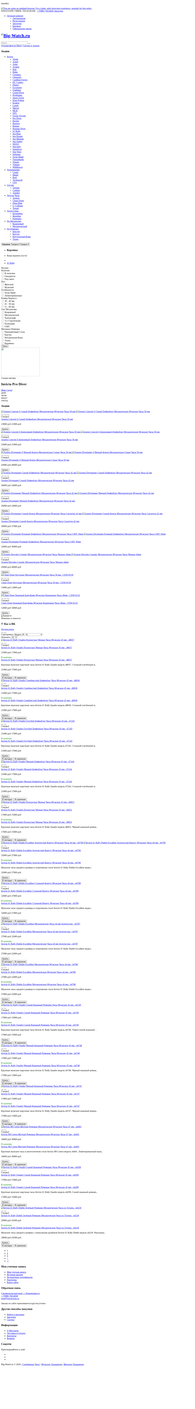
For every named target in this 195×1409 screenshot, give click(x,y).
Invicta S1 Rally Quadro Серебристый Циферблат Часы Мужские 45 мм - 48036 (39, 688)
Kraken (16, 103)
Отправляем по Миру (11, 45)
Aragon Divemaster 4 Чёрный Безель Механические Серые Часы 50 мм (35, 460)
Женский (8, 284)
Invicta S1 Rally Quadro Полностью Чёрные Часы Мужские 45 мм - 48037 (36, 647)
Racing (16, 121)
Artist (15, 64)
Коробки (17, 216)
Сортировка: (7, 634)
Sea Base (17, 134)
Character (17, 77)
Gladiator (17, 90)
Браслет (16, 231)
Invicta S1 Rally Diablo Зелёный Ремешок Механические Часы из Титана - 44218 (40, 1215)
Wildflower (18, 167)
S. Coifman (18, 206)
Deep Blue (17, 203)
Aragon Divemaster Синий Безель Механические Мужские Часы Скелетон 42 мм (40, 521)
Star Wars (17, 152)
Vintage (16, 164)
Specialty (17, 146)
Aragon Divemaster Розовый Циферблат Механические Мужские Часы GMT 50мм (41, 542)
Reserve (16, 123)
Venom (16, 162)
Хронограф (10, 318)
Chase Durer (18, 200)
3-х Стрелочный (12, 321)
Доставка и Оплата (16, 1333)
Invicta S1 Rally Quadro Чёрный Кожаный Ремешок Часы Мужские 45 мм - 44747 (40, 1094)
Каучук (16, 234)
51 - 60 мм (9, 307)
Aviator (16, 67)
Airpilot (16, 193)
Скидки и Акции (31, 45)
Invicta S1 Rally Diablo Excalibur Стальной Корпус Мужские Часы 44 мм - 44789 (40, 891)
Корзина (17, 26)
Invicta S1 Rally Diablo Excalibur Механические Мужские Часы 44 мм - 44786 (38, 972)
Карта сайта (12, 1282)
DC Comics (18, 82)
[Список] (5, 632)
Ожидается (9, 276)
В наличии (9, 273)
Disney (16, 85)
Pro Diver (17, 118)
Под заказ (9, 279)
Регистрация (19, 21)
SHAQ (16, 144)
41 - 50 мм (9, 304)
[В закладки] (5, 414)
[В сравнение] (8, 414)
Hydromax (17, 95)
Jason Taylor (18, 98)
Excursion (17, 87)
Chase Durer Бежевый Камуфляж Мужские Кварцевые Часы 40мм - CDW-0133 (39, 603)
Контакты (11, 1336)
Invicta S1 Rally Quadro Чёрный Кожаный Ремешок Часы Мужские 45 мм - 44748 (40, 1053)
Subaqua (16, 154)
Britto (15, 72)
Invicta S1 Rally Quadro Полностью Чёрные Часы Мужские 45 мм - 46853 (36, 810)
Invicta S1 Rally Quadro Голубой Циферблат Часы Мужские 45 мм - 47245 (36, 728)
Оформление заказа (22, 28)
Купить (5, 429)
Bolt (14, 69)
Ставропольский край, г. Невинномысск (20, 1293)
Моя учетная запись (16, 1272)
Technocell (17, 180)
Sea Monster (18, 139)
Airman (16, 188)
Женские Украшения (74, 1364)
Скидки (10, 1319)
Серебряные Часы (31, 1364)
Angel (15, 62)
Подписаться (7, 629)
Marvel (16, 108)
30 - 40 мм (9, 301)
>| (8, 1261)
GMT (7, 326)
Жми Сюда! (6, 390)
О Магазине (13, 1330)
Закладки (17, 23)
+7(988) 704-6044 (9, 1296)
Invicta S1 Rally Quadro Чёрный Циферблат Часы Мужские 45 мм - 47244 (36, 769)
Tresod (16, 208)
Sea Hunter (18, 136)
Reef (15, 177)
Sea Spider (17, 141)
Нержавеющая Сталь (14, 332)
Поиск (4, 346)
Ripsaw (16, 126)
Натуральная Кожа (22, 236)
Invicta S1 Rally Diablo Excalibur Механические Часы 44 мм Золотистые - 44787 (39, 931)
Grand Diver (18, 92)
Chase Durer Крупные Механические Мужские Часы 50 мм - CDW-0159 (36, 582)
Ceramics (17, 74)
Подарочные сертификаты (20, 1277)
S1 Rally (16, 131)
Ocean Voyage (19, 116)
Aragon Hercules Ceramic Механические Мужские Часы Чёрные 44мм (35, 562)
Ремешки (17, 218)
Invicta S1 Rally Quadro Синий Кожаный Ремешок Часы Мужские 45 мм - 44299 (40, 1175)
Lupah (15, 105)
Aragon (16, 198)
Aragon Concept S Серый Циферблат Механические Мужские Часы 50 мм (37, 419)
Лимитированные (13, 295)
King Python (18, 100)
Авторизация (19, 18)
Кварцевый (18, 224)
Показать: (6, 637)
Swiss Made (18, 157)
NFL (15, 113)
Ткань (15, 239)
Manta (15, 175)
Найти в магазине (15, 1314)
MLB (15, 110)
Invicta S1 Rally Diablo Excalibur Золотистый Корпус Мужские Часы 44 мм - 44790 (41, 850)
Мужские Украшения (51, 1364)
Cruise (15, 172)
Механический (20, 226)
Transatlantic (18, 159)
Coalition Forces (20, 80)
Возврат (11, 1338)
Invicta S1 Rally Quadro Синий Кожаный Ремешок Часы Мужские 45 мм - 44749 (40, 1012)
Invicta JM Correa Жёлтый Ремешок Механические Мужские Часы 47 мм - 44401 (40, 1134)
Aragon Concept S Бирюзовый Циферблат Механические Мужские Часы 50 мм (39, 439)
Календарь (9, 323)
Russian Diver (19, 128)
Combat (16, 190)
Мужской (9, 287)
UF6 (15, 182)
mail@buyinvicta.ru (10, 1298)
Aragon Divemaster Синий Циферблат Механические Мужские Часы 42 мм (37, 480)
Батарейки (18, 213)
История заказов (15, 1274)
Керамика (9, 343)
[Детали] (2, 414)
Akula (15, 59)
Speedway (17, 149)
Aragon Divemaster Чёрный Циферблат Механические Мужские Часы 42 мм (38, 501)
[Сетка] (2, 632)
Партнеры (12, 1280)
